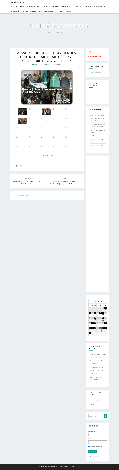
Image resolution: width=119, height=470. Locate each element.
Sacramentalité (98, 6)
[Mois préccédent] (90, 301)
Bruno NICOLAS (55, 65)
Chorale (76, 6)
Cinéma (92, 404)
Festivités (86, 6)
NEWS (20, 166)
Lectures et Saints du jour (47, 11)
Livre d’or (61, 11)
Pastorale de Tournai (96, 357)
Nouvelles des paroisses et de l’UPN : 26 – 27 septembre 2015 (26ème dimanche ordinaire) (28, 181)
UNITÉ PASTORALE (18, 2)
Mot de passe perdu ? (94, 456)
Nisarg (78, 466)
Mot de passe (92, 439)
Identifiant (91, 431)
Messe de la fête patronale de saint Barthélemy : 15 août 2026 (98, 118)
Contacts (69, 11)
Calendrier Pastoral (33, 6)
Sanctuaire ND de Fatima (97, 401)
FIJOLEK (92, 371)
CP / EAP (54, 6)
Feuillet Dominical (95, 72)
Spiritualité (15, 11)
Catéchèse (45, 6)
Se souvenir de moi (96, 446)
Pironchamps (101, 367)
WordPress (65, 466)
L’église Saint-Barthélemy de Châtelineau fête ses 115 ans (97, 133)
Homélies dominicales (29, 11)
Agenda (22, 6)
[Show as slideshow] (47, 155)
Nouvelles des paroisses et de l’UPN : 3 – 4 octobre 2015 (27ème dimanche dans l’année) (65, 181)
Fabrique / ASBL (65, 6)
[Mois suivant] (105, 301)
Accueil (13, 6)
